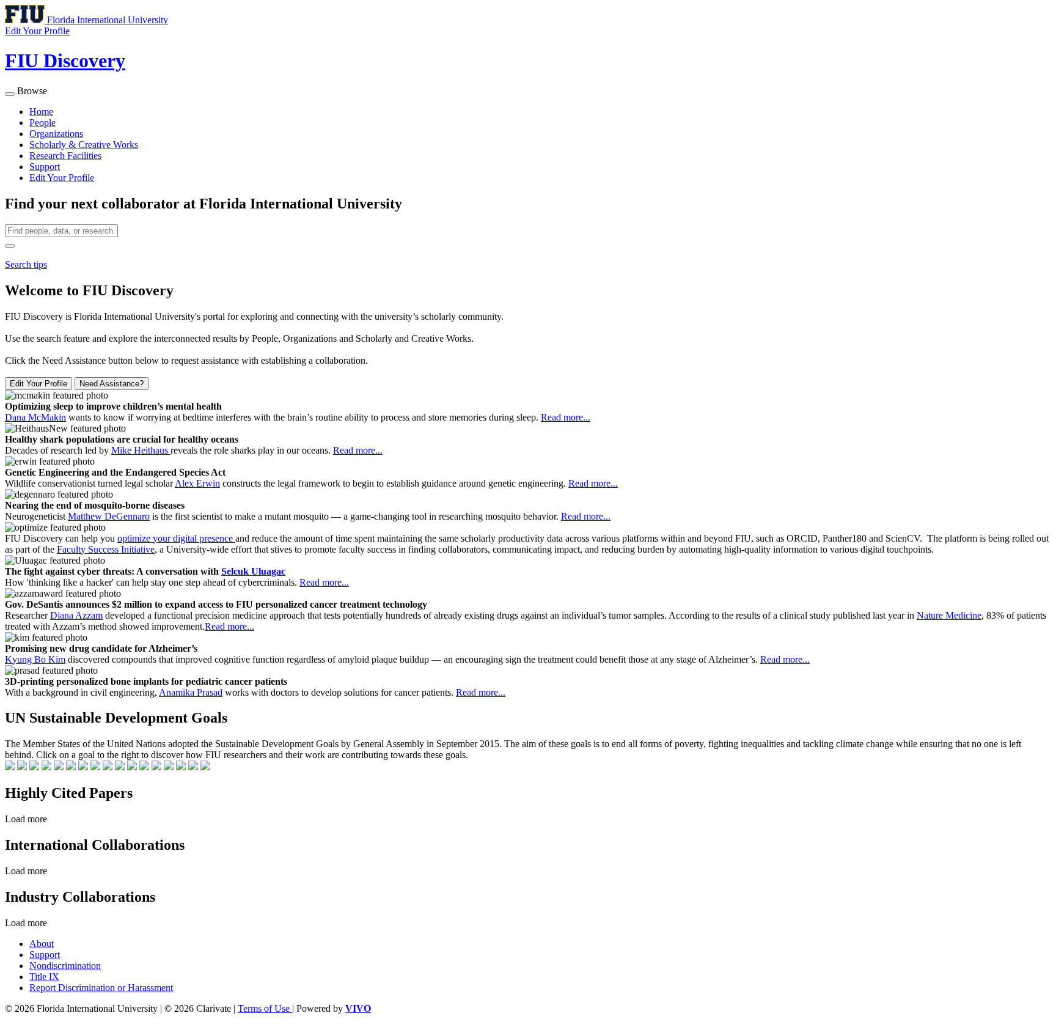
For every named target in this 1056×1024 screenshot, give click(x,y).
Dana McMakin (35, 417)
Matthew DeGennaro (109, 516)
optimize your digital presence (176, 538)
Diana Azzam (76, 615)
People (42, 122)
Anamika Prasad (190, 692)
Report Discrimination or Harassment (101, 987)
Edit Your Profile (61, 177)
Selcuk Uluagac (253, 571)
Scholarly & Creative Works (83, 144)
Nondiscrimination (65, 965)
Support (44, 166)
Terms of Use (265, 1008)
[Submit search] (10, 246)
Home (41, 111)
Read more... (565, 417)
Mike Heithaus (140, 450)
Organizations (56, 133)
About (41, 943)
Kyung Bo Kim (35, 659)
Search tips (26, 264)
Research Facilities (65, 155)
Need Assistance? (111, 383)
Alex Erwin (197, 483)
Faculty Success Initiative (106, 549)
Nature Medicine (949, 615)
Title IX (44, 976)
